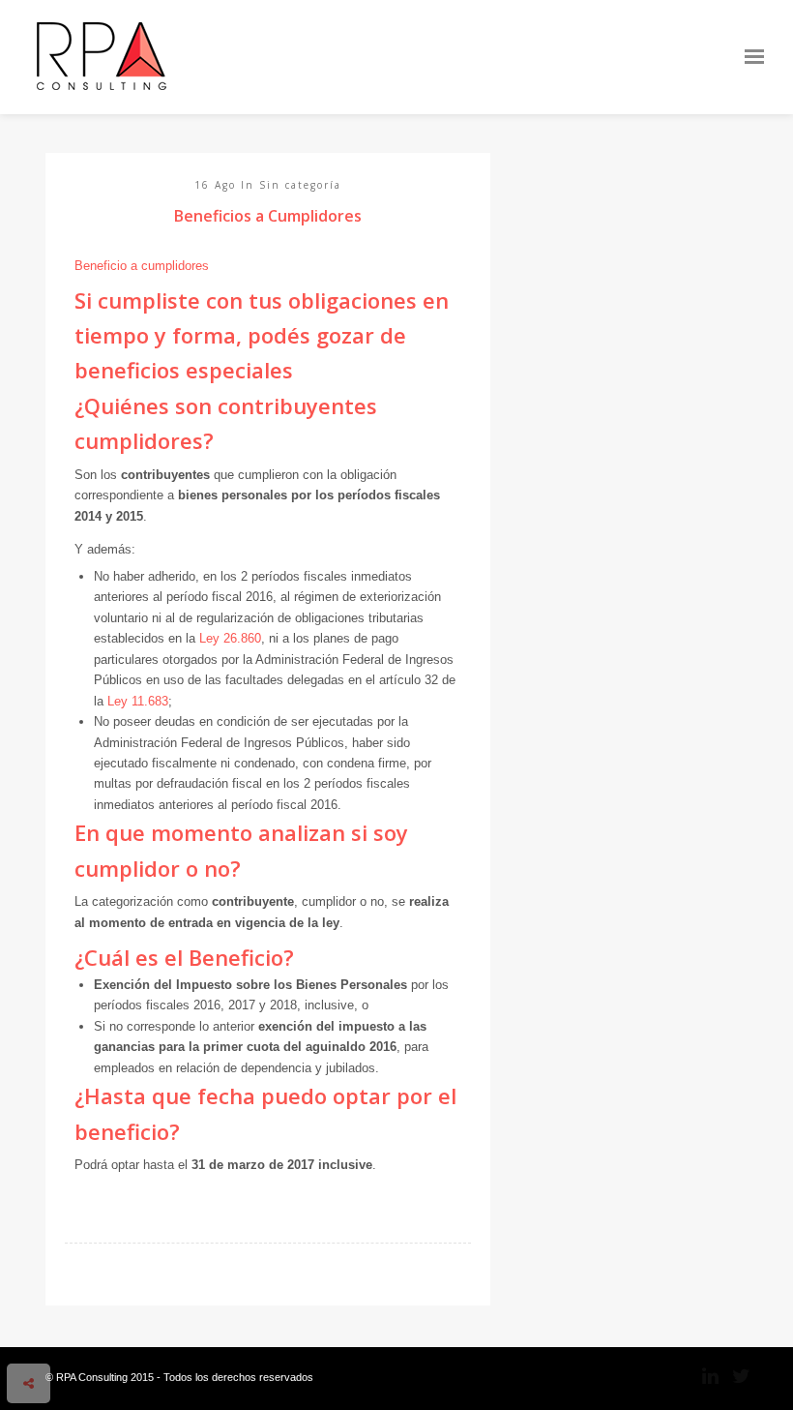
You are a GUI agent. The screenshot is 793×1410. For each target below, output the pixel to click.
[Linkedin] (702, 1376)
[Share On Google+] (118, 1329)
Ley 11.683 (137, 701)
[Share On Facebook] (32, 1329)
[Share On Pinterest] (89, 1329)
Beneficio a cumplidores (141, 265)
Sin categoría (300, 185)
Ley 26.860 (230, 638)
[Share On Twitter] (59, 1329)
